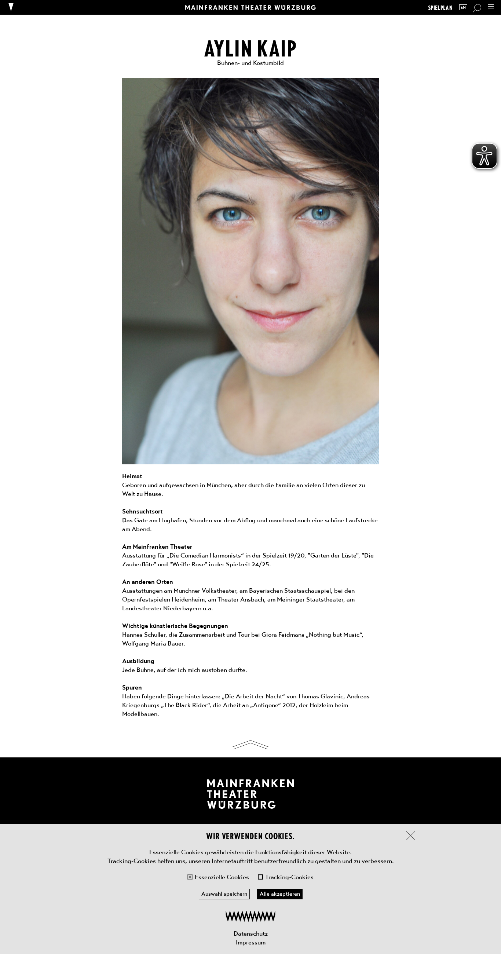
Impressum (251, 942)
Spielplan (440, 7)
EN (463, 7)
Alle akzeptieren (280, 894)
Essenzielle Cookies (222, 877)
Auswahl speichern (224, 894)
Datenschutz (251, 933)
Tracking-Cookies (289, 877)
